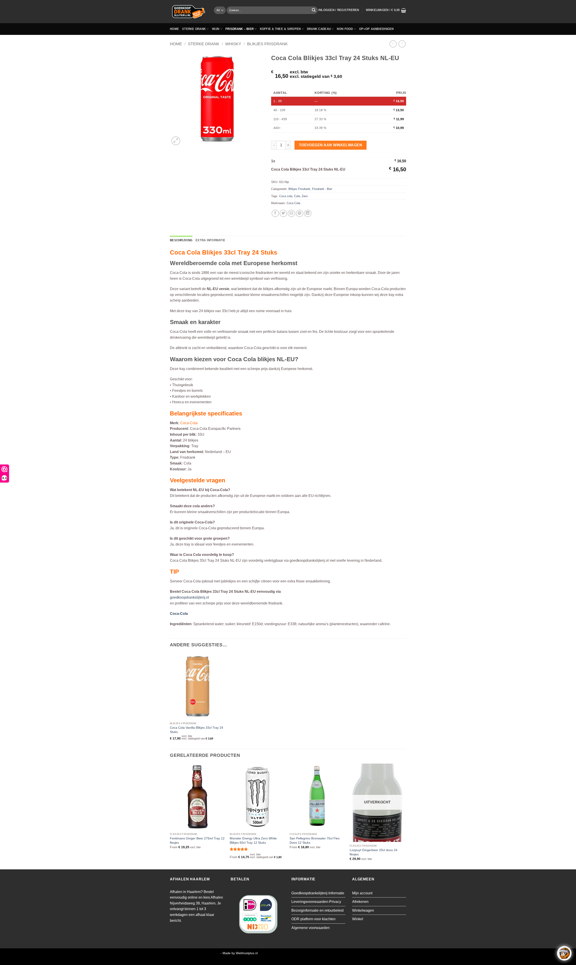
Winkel (357, 919)
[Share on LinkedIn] (307, 213)
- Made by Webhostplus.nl (239, 953)
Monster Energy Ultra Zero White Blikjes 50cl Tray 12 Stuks (253, 840)
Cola (297, 196)
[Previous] (170, 816)
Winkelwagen (363, 910)
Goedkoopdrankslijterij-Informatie (317, 893)
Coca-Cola (179, 614)
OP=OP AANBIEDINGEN (376, 29)
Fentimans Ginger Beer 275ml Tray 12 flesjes (197, 840)
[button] (338, 10)
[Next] (404, 816)
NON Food (345, 29)
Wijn (215, 29)
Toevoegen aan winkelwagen (330, 145)
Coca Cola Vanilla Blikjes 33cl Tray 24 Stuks (196, 730)
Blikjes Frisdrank (267, 43)
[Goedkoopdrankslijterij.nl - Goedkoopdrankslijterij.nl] (188, 11)
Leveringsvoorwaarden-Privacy (316, 902)
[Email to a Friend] (291, 213)
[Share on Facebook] (275, 213)
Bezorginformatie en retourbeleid (317, 910)
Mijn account (362, 893)
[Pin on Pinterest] (299, 213)
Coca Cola (293, 203)
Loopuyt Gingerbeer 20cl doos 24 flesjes (373, 852)
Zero (305, 196)
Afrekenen (360, 902)
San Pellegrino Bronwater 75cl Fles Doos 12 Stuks (315, 840)
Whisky (233, 43)
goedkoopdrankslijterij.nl (189, 597)
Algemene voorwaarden (310, 928)
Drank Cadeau (319, 29)
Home (174, 29)
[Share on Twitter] (283, 213)
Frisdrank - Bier (322, 189)
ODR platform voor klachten (313, 919)
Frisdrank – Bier (239, 29)
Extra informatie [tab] (210, 240)
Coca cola (285, 196)
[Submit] (313, 10)
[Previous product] (401, 43)
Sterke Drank (194, 29)
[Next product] (392, 43)
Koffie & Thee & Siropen (280, 29)
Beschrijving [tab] (181, 240)
